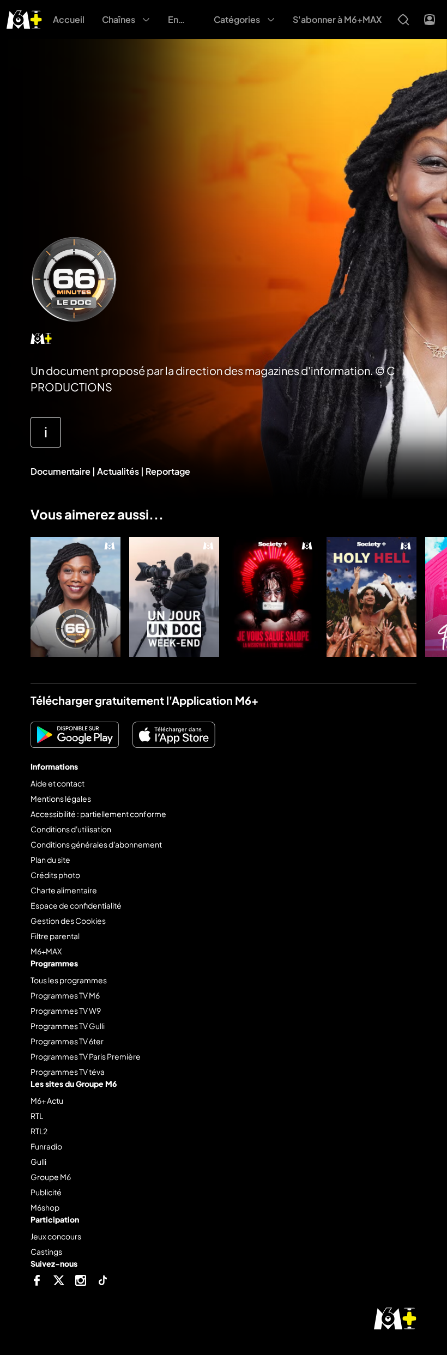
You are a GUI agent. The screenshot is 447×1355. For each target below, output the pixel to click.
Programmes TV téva (68, 1071)
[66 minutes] (75, 597)
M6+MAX (46, 951)
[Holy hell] (371, 597)
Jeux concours (56, 1236)
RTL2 (39, 1131)
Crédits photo (55, 875)
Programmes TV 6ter (67, 1041)
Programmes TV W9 (66, 1010)
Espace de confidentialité (76, 905)
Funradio (46, 1146)
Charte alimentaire (64, 890)
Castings (46, 1251)
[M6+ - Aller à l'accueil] (24, 18)
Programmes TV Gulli (68, 1026)
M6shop (45, 1207)
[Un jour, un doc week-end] (174, 597)
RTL (37, 1116)
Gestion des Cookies (68, 920)
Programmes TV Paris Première (86, 1056)
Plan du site (50, 859)
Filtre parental (55, 936)
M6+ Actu (47, 1100)
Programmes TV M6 (65, 995)
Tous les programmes (69, 980)
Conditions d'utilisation (71, 829)
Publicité (46, 1192)
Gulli (38, 1161)
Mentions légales (61, 798)
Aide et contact (57, 783)
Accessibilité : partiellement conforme (98, 814)
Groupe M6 (51, 1177)
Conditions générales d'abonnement (96, 844)
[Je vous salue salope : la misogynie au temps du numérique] (273, 597)
